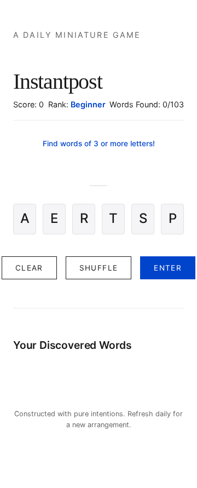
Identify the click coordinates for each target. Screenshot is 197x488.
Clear (29, 267)
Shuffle (98, 267)
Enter (168, 267)
